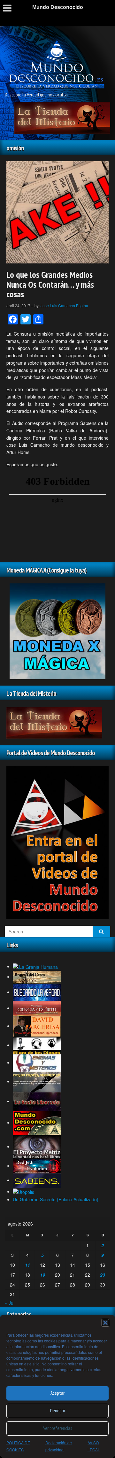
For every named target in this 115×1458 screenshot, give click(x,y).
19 (42, 1275)
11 (27, 1265)
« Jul (9, 1303)
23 (102, 1275)
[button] (105, 1322)
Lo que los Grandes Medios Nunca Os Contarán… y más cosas (50, 284)
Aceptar (57, 1393)
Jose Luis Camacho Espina (64, 305)
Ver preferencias (57, 1428)
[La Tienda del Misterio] (62, 117)
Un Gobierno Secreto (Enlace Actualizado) (55, 1199)
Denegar (57, 1411)
